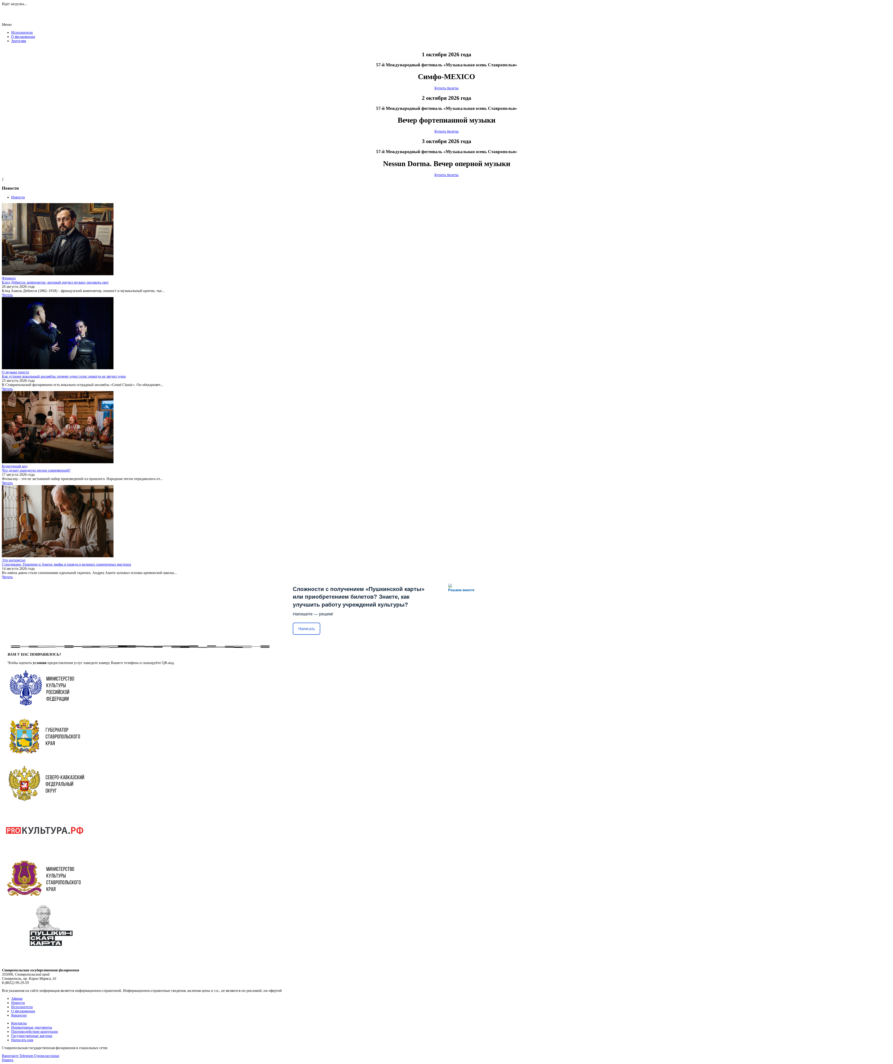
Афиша (17, 998)
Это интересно (13, 560)
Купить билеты (446, 88)
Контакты (19, 1023)
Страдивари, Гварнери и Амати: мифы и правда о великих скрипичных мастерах (66, 564)
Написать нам (22, 1040)
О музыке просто (15, 372)
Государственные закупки (31, 1036)
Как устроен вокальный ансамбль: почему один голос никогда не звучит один (64, 376)
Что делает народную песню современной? (36, 470)
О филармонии (23, 37)
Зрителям (18, 41)
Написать (306, 629)
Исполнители (22, 32)
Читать (7, 295)
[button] (446, 25)
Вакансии (19, 1015)
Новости (18, 1003)
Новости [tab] (18, 197)
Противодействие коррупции (34, 1032)
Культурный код (14, 466)
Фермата (9, 278)
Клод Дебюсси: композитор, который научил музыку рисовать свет (55, 282)
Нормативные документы (31, 1027)
